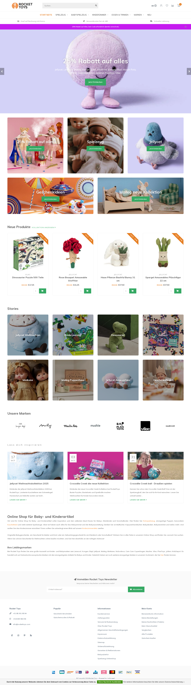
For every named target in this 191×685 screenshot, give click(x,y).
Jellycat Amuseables (106, 361)
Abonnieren (137, 589)
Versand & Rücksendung (108, 622)
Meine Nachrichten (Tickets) (153, 622)
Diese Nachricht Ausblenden (109, 682)
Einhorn (146, 316)
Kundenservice (104, 614)
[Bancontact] (120, 672)
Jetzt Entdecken (95, 82)
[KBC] (95, 672)
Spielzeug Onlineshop (107, 658)
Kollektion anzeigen (43, 227)
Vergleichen (146, 630)
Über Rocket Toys (105, 626)
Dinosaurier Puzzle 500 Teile (28, 277)
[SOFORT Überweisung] (70, 672)
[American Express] (53, 672)
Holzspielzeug (149, 521)
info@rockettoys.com (21, 624)
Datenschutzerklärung (107, 638)
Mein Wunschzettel (149, 626)
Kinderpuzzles (58, 316)
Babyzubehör (103, 654)
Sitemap (101, 642)
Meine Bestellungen (150, 618)
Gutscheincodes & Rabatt (64, 617)
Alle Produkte (147, 634)
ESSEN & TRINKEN (120, 15)
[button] (2, 71)
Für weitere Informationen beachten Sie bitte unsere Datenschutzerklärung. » (153, 682)
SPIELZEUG (61, 15)
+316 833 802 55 (19, 619)
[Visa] (137, 672)
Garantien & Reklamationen (109, 650)
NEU (149, 15)
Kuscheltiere (12, 525)
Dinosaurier (102, 316)
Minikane (11, 361)
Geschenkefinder (150, 361)
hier (162, 555)
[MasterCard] (112, 672)
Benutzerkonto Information (152, 614)
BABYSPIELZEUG (79, 15)
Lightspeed (111, 678)
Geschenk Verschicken (63, 614)
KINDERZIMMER (99, 15)
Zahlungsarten (104, 618)
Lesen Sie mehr (18, 500)
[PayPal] (129, 672)
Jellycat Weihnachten (15, 316)
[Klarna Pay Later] (103, 672)
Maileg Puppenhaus (61, 361)
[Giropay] (78, 672)
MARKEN (138, 15)
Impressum (102, 634)
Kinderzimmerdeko (90, 528)
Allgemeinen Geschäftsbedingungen (113, 630)
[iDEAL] (87, 672)
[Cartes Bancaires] (61, 672)
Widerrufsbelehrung (106, 646)
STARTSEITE (46, 15)
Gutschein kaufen (149, 638)
